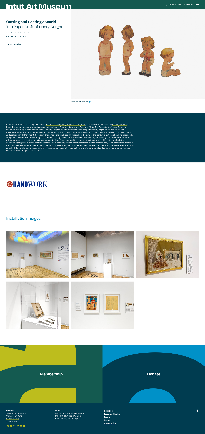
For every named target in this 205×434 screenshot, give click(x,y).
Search (107, 420)
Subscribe (188, 4)
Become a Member (112, 414)
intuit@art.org (12, 418)
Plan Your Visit (14, 44)
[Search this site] (166, 5)
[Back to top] (197, 419)
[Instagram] (8, 426)
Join (179, 4)
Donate (172, 4)
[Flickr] (24, 426)
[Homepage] (38, 6)
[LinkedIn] (21, 426)
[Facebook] (11, 426)
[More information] (90, 102)
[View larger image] (37, 254)
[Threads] (14, 426)
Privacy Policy (110, 423)
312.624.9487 (12, 421)
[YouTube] (18, 426)
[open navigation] (197, 4)
